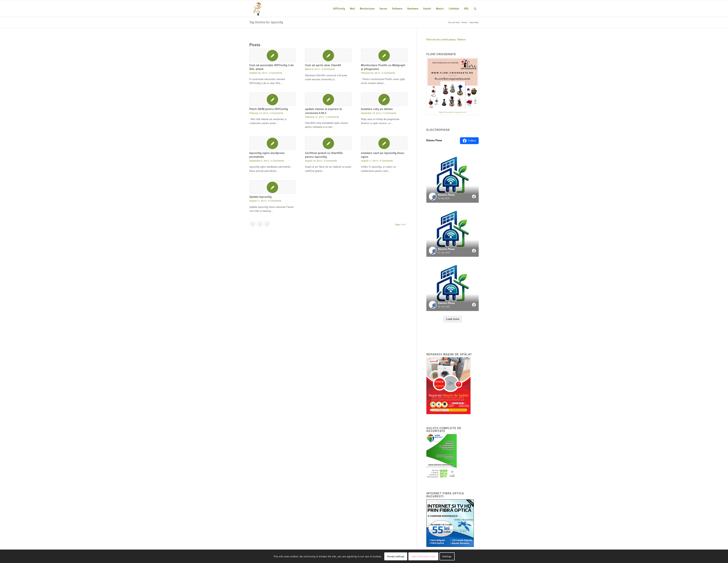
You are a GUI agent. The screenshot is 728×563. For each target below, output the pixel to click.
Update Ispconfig (260, 197)
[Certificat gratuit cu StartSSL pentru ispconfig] (328, 143)
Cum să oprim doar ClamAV (323, 65)
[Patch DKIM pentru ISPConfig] (272, 99)
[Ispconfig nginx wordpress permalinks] (272, 143)
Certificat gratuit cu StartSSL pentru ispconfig (324, 155)
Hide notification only (423, 556)
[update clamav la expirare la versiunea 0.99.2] (328, 99)
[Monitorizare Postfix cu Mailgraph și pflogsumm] (384, 55)
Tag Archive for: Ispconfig (266, 22)
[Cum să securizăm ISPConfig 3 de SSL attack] (272, 55)
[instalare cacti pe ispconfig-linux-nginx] (384, 143)
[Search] (475, 8)
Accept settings (395, 556)
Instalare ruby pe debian (377, 109)
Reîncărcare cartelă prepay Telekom (446, 39)
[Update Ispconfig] (272, 187)
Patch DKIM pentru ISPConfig (268, 109)
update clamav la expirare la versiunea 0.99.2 (323, 111)
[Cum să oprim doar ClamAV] (328, 55)
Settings (447, 556)
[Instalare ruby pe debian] (384, 99)
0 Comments (275, 72)
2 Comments (276, 113)
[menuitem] (339, 8)
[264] (257, 8)
